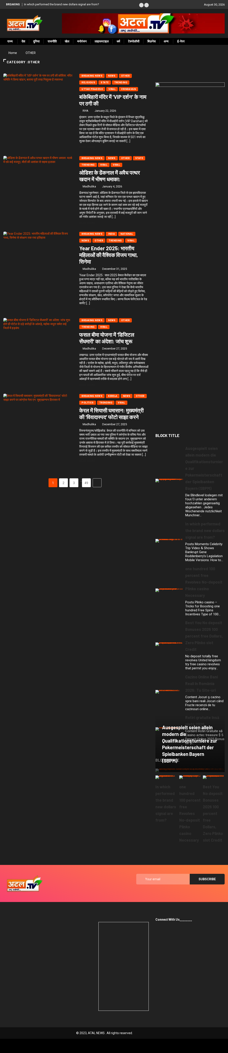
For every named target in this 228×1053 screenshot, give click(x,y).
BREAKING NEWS (91, 75)
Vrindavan (128, 89)
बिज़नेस (151, 41)
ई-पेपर (181, 41)
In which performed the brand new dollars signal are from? (61, 4)
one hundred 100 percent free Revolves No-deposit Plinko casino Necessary (203, 582)
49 (86, 483)
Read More (87, 147)
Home (12, 53)
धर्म (118, 41)
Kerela (112, 396)
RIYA (85, 110)
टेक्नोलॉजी (133, 41)
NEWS (112, 75)
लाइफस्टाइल (102, 41)
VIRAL (103, 164)
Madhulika (89, 186)
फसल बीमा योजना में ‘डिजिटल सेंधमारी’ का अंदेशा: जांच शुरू (106, 337)
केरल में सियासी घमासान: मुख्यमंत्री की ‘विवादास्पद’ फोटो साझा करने (111, 413)
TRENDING (120, 82)
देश (23, 41)
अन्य (166, 41)
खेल (67, 41)
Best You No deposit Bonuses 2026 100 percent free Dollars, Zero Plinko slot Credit (204, 636)
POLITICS (87, 402)
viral (112, 89)
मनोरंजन (82, 41)
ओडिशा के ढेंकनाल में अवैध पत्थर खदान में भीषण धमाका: (109, 175)
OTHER (31, 53)
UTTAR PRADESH (92, 89)
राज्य (10, 41)
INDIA (111, 233)
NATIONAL (126, 233)
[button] (141, 5)
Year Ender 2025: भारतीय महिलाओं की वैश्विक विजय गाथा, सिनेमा (108, 255)
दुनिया (36, 41)
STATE (104, 82)
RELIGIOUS (88, 82)
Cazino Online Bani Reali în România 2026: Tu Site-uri (201, 683)
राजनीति (52, 41)
